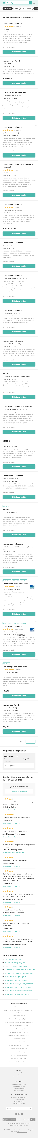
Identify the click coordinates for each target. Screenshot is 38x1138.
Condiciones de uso (19, 1086)
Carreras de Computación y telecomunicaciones (19, 1022)
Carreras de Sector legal (19, 1052)
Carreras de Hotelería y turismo (18, 1032)
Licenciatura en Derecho (13, 23)
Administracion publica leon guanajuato (19, 973)
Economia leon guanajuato (14, 959)
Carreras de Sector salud (18, 1058)
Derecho (6, 373)
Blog (19, 1075)
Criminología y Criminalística (15, 666)
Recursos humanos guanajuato (16, 966)
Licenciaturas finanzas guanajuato (17, 980)
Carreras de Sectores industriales (19, 1062)
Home (4, 14)
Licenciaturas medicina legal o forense (18, 991)
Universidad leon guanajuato (15, 963)
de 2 (21, 742)
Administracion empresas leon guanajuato (20, 970)
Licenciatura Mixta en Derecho (15, 584)
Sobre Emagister (19, 1073)
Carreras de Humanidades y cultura (18, 1035)
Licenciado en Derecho (12, 61)
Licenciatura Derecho (11, 705)
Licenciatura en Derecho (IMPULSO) (17, 406)
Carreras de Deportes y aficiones (18, 1029)
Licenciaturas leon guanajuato (15, 977)
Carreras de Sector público (19, 1055)
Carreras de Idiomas (19, 1039)
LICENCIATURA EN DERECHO (14, 92)
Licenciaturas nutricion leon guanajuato (19, 987)
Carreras (11, 14)
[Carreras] (4, 3)
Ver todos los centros (19, 1103)
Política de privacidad (19, 1088)
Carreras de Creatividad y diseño (18, 1025)
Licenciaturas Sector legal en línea (17, 994)
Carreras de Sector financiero (18, 1048)
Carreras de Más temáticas (19, 1042)
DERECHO (7, 441)
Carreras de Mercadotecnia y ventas (18, 1045)
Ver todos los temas (19, 1077)
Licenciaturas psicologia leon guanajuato (19, 984)
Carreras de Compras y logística (18, 1019)
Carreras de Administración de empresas (19, 1007)
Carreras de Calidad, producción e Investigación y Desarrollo (18, 1011)
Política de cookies (19, 1090)
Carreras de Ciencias (19, 1015)
